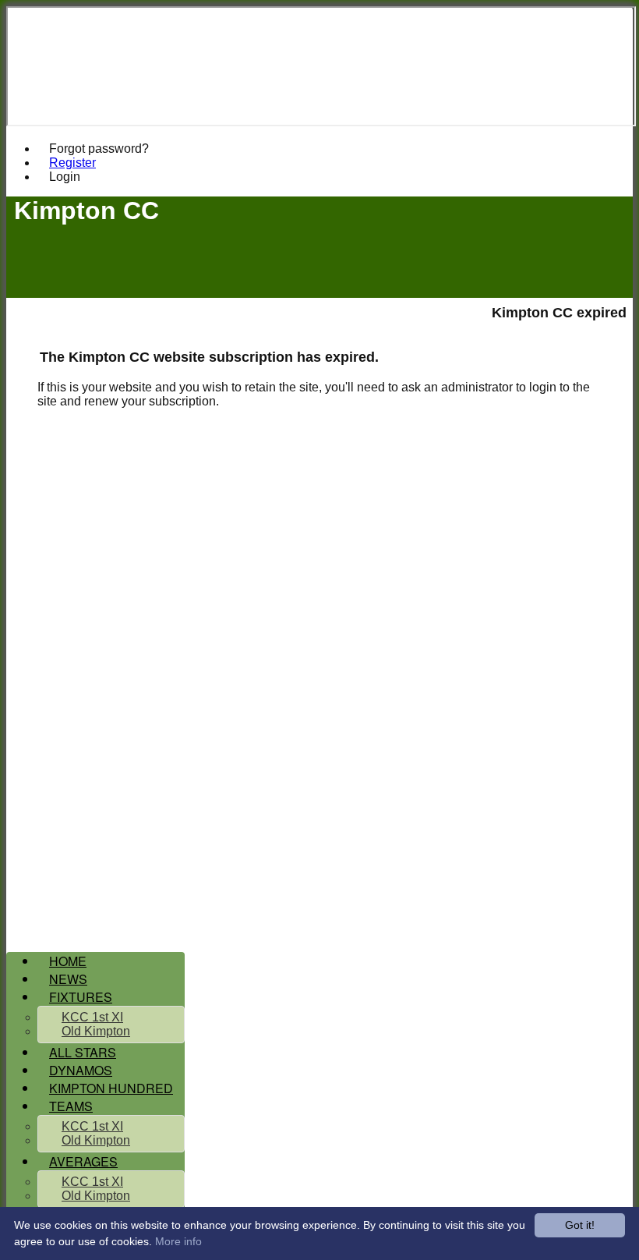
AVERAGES (83, 1161)
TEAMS (71, 1106)
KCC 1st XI (92, 1017)
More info (178, 1241)
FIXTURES (80, 997)
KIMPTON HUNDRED (111, 1088)
